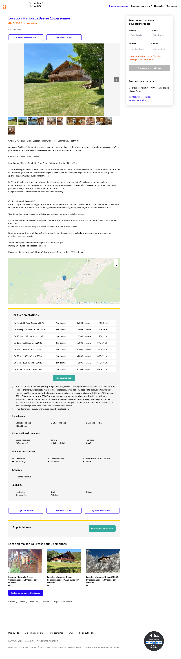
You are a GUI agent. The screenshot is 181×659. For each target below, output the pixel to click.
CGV (71, 632)
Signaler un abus (26, 510)
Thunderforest (90, 303)
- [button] (116, 265)
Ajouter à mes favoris (26, 37)
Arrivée (132, 30)
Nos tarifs (158, 6)
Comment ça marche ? (141, 6)
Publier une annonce (119, 6)
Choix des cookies (111, 647)
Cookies (99, 647)
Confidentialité (89, 647)
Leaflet (76, 303)
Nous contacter (56, 632)
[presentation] (116, 79)
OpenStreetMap (106, 303)
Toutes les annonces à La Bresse (25, 593)
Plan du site (13, 632)
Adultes (132, 43)
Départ (154, 30)
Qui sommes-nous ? (34, 632)
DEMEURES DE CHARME (47, 641)
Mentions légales (74, 647)
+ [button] (116, 261)
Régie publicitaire (87, 632)
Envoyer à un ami (64, 37)
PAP (34, 641)
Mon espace (171, 6)
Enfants (154, 43)
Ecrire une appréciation (102, 528)
